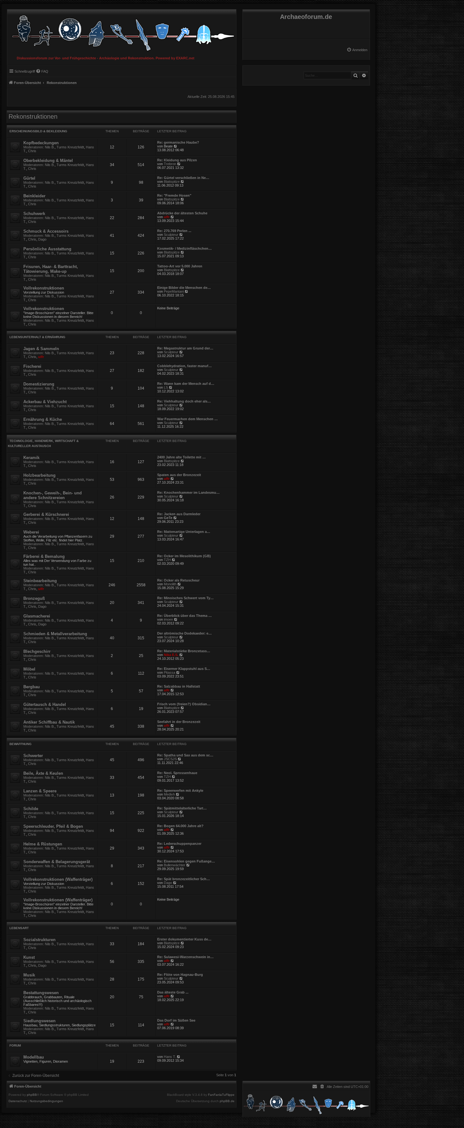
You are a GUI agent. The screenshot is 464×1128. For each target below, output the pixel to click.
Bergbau (31, 686)
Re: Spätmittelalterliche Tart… (182, 808)
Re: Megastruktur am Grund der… (185, 348)
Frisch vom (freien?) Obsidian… (184, 704)
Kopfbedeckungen (41, 142)
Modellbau (33, 1057)
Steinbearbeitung (40, 580)
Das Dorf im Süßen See (176, 1020)
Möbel (29, 669)
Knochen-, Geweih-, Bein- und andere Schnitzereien (52, 495)
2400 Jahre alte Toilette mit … (181, 457)
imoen (168, 619)
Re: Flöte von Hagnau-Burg (180, 974)
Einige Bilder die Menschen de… (184, 287)
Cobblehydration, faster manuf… (184, 366)
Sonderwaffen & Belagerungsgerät (56, 861)
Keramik (31, 457)
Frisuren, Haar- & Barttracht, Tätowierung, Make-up (50, 269)
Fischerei (32, 366)
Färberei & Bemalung (44, 556)
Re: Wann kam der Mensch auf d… (185, 383)
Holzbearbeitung (39, 475)
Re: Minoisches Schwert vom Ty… (185, 598)
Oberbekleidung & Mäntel (48, 160)
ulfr (167, 217)
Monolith (170, 584)
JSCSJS (170, 759)
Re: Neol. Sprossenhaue (177, 773)
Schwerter (33, 755)
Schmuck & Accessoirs (45, 231)
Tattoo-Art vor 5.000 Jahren (179, 266)
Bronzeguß (34, 598)
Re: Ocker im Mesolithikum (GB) (184, 556)
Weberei (31, 532)
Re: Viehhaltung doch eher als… (184, 401)
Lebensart (19, 928)
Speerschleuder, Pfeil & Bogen (53, 826)
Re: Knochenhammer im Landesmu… (188, 492)
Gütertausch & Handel (44, 704)
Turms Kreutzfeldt (70, 147)
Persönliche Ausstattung (47, 249)
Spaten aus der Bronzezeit (179, 475)
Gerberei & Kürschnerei (46, 514)
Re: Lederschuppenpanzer (179, 843)
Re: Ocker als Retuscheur (178, 580)
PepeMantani (174, 291)
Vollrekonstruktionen (43, 288)
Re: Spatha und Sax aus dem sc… (185, 755)
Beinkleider (34, 196)
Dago (42, 239)
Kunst (29, 957)
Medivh (169, 794)
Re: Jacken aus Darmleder (178, 514)
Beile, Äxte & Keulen (43, 773)
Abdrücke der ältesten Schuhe (182, 213)
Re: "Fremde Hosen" (174, 195)
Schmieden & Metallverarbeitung (55, 633)
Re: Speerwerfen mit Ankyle (180, 790)
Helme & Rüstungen (42, 844)
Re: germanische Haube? (178, 142)
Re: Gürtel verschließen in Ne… (183, 178)
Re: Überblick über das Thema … (184, 616)
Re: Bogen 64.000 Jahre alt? (180, 826)
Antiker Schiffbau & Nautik (49, 722)
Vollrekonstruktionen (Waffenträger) (57, 879)
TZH (167, 560)
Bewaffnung (20, 744)
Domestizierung (38, 384)
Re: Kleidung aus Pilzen (177, 160)
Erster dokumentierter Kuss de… (184, 939)
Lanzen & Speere (40, 791)
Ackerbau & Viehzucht (45, 401)
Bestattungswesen (41, 992)
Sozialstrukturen (39, 939)
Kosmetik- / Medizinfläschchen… (184, 248)
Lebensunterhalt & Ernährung (37, 337)
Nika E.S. (171, 655)
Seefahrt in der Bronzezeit (178, 722)
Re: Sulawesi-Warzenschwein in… (185, 957)
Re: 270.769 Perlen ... (174, 231)
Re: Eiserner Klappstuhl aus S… (183, 669)
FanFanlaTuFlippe (221, 1094)
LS (166, 387)
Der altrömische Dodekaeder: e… (184, 633)
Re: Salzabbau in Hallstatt (178, 686)
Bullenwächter (174, 865)
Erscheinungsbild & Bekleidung (38, 131)
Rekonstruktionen (33, 116)
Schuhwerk (34, 213)
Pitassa (169, 672)
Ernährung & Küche (42, 419)
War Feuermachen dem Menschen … (187, 419)
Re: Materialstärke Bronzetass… (183, 651)
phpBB (32, 1094)
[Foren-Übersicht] (121, 31)
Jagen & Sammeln (41, 348)
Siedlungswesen (39, 1020)
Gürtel (29, 178)
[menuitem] (357, 50)
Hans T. (170, 1057)
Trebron (170, 164)
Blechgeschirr (37, 651)
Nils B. (50, 147)
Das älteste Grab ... (172, 992)
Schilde (30, 808)
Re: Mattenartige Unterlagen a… (183, 532)
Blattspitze (172, 181)
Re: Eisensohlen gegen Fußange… (186, 861)
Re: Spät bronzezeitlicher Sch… (183, 879)
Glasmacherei (36, 616)
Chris (32, 151)
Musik (29, 975)
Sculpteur (171, 234)
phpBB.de (227, 1101)
